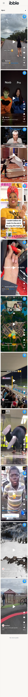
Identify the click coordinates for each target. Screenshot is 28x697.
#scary (12, 63)
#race (17, 402)
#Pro (10, 510)
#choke (15, 232)
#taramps (11, 289)
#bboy (13, 510)
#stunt (16, 63)
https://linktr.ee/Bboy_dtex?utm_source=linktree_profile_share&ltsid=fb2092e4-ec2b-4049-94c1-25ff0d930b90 (11, 516)
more (3, 64)
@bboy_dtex (5, 510)
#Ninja (17, 510)
